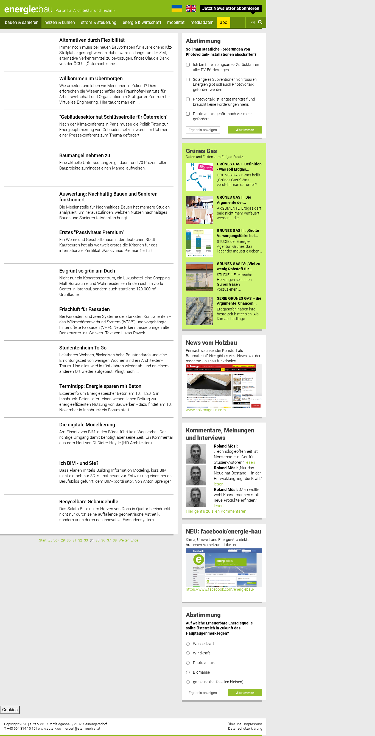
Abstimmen (245, 130)
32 (80, 540)
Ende (134, 540)
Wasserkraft (203, 643)
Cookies (10, 709)
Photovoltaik (204, 662)
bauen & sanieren (21, 22)
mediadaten (202, 22)
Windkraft (201, 653)
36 (103, 540)
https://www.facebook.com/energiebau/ (220, 589)
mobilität (175, 22)
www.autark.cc (49, 728)
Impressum (253, 724)
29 (63, 540)
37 (109, 540)
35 (97, 540)
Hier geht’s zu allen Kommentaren (216, 511)
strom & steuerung (98, 22)
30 (69, 540)
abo (223, 22)
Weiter (124, 540)
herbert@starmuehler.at (81, 728)
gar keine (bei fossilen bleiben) (218, 682)
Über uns (235, 724)
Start (42, 540)
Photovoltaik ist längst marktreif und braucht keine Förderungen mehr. (224, 102)
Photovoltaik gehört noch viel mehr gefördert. (222, 116)
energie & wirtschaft (142, 22)
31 (74, 540)
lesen (250, 462)
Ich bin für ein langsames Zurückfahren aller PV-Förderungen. (226, 67)
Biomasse (201, 672)
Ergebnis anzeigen (203, 130)
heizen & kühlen (59, 22)
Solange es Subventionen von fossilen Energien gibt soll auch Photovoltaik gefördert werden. (225, 84)
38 (115, 540)
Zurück (53, 540)
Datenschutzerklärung (245, 728)
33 (86, 540)
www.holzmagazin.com (206, 410)
